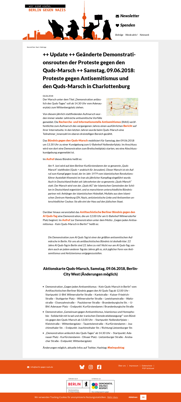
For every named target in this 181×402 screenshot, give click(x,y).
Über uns (122, 365)
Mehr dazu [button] (112, 397)
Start (37, 47)
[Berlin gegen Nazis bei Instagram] (91, 367)
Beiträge (119, 34)
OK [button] (143, 397)
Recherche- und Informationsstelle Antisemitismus (90, 121)
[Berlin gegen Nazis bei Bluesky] (82, 367)
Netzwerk (144, 34)
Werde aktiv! (131, 34)
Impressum (133, 365)
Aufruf (50, 159)
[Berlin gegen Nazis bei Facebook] (99, 367)
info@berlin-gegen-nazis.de (41, 367)
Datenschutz (147, 365)
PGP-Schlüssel (148, 368)
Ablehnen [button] (133, 397)
